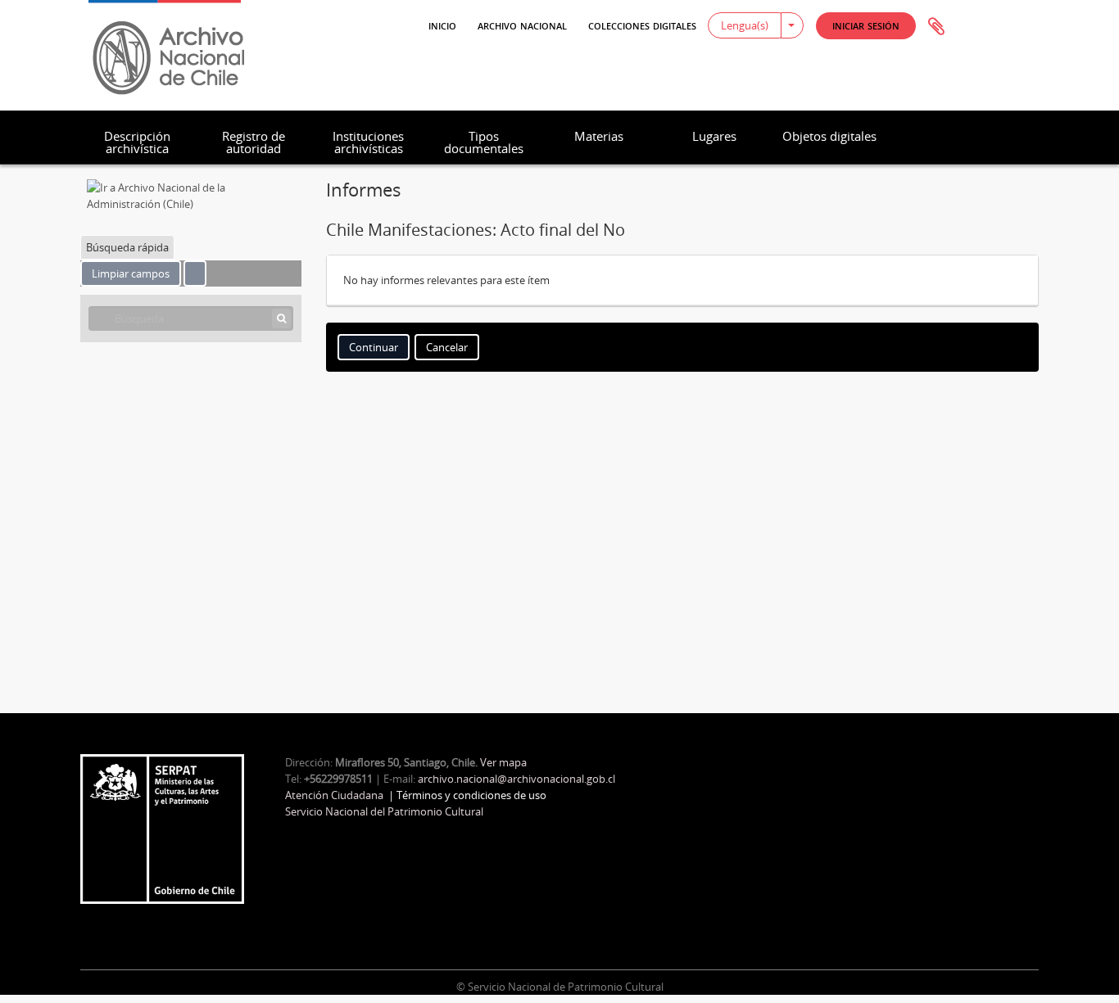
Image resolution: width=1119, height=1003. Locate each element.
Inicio (442, 25)
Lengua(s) (744, 25)
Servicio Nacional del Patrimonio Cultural (384, 811)
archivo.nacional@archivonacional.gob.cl (516, 778)
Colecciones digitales (642, 25)
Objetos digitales (829, 136)
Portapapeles (936, 27)
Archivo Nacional (522, 25)
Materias (598, 136)
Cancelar (447, 347)
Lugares (714, 136)
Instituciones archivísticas (368, 142)
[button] (866, 25)
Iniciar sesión (865, 25)
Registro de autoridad (253, 142)
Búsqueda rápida (127, 247)
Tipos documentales (483, 142)
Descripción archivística (137, 142)
